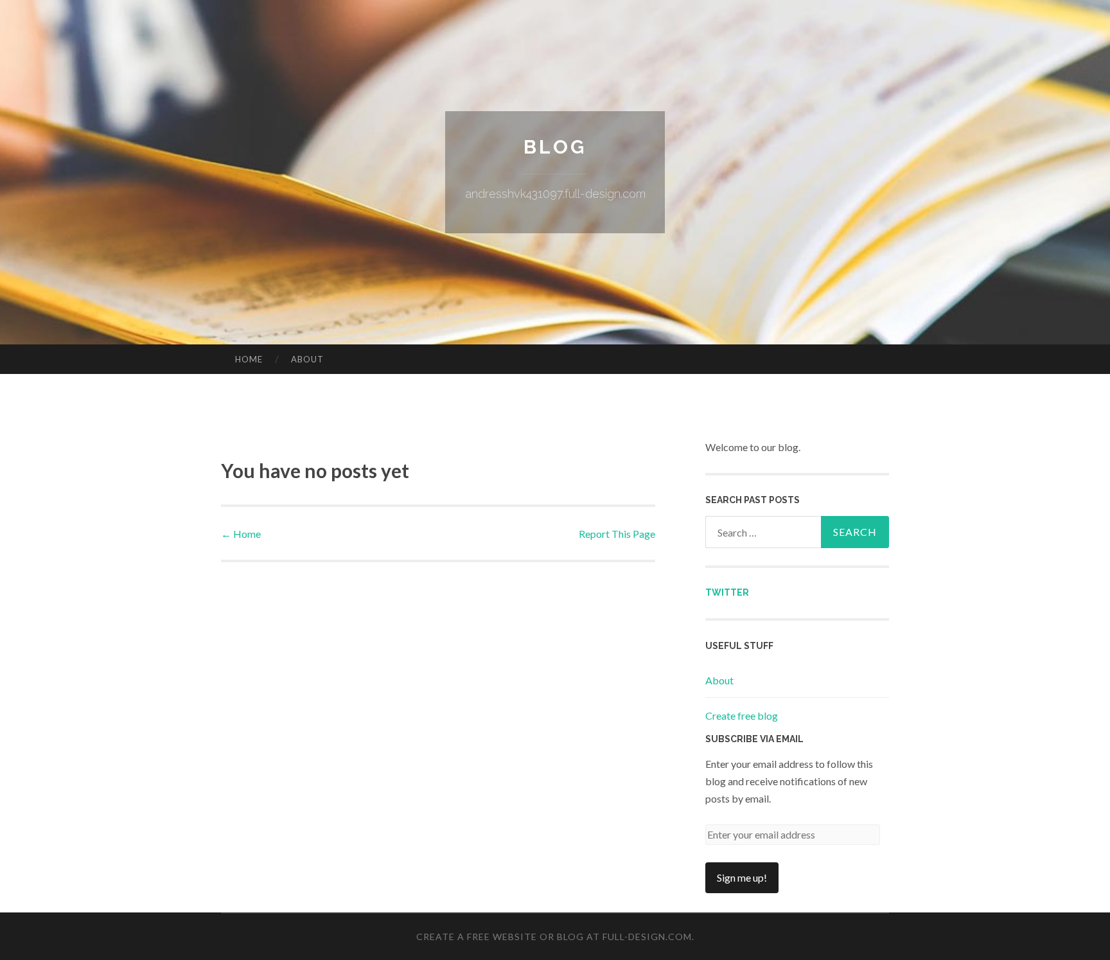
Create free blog (741, 715)
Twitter (727, 592)
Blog (555, 147)
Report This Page (617, 534)
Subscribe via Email (754, 739)
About (307, 359)
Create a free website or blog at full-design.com (554, 936)
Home (249, 359)
